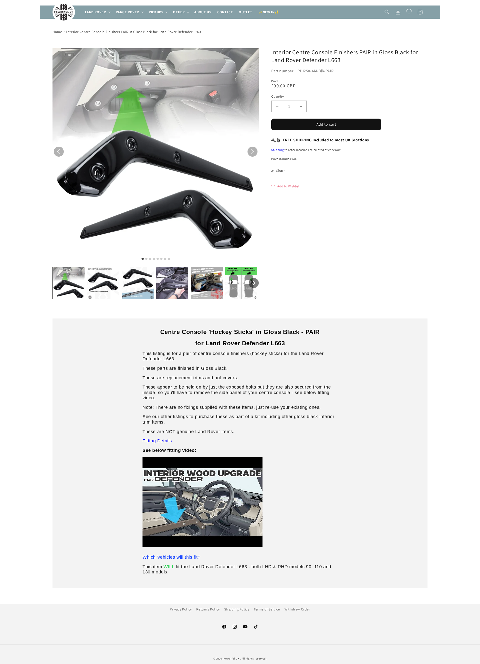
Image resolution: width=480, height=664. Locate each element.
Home (57, 32)
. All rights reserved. (253, 658)
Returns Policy (208, 609)
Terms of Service (267, 609)
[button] (97, 12)
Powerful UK (232, 658)
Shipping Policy (236, 609)
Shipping (277, 150)
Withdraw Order (297, 609)
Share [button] (281, 170)
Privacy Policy (181, 609)
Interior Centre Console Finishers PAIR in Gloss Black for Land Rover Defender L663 (133, 32)
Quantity (277, 97)
